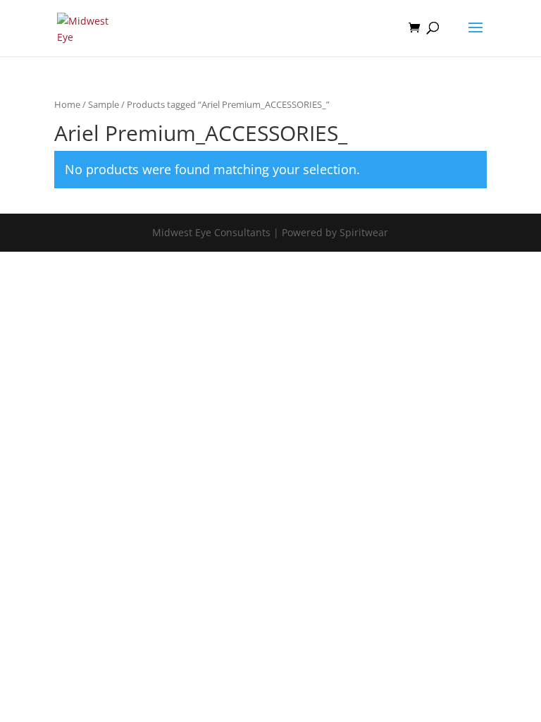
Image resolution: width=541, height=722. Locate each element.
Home (67, 104)
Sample (103, 104)
